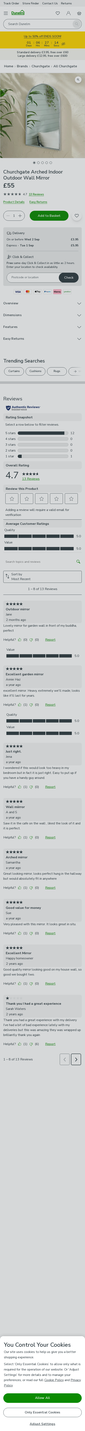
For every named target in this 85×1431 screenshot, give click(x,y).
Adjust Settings (42, 1424)
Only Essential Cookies (42, 1412)
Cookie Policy (54, 1380)
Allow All (42, 1398)
